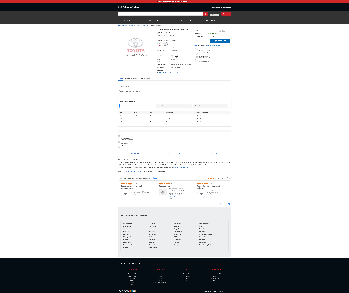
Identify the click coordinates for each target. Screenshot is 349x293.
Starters (176, 242)
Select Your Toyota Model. (182, 168)
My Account (213, 14)
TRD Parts (132, 285)
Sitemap (132, 282)
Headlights (177, 234)
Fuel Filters (152, 234)
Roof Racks (152, 239)
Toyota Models (132, 274)
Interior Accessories (205, 234)
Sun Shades (202, 242)
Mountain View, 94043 (213, 45)
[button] (227, 178)
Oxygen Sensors (204, 237)
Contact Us (213, 154)
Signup (160, 276)
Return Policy (174, 154)
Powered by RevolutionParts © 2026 (214, 291)
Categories (124, 25)
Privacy (188, 280)
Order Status (160, 278)
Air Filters (152, 223)
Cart (160, 280)
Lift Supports (127, 237)
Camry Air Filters (164, 7)
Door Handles (203, 229)
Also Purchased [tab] (131, 78)
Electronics (152, 231)
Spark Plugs (203, 239)
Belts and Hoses (204, 223)
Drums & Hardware (145, 25)
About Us (132, 278)
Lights (150, 237)
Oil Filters (177, 237)
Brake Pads (152, 226)
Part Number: (160, 50)
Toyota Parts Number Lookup (161, 282)
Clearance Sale (153, 7)
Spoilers (151, 242)
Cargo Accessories (154, 229)
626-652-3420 (216, 280)
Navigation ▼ (210, 20)
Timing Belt (177, 245)
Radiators (126, 239)
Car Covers (126, 229)
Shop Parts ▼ (153, 20)
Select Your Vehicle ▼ (126, 20)
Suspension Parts (128, 245)
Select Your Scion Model (133, 171)
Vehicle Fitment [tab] (145, 78)
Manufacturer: (161, 48)
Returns (188, 278)
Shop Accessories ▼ (184, 20)
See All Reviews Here (157, 178)
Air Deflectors (127, 223)
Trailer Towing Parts (205, 245)
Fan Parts (202, 231)
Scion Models (132, 276)
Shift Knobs (177, 239)
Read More (169, 196)
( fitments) (174, 131)
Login (160, 274)
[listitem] (132, 190)
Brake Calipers (127, 226)
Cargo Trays (177, 229)
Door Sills (126, 231)
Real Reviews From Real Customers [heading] (133, 178)
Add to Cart (221, 41)
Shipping (188, 276)
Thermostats (153, 245)
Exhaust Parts (178, 231)
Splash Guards (127, 242)
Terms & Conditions (188, 274)
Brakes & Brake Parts (133, 25)
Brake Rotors (178, 226)
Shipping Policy (136, 154)
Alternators (177, 223)
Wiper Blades (153, 247)
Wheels (125, 247)
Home (145, 7)
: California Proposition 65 (168, 73)
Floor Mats (126, 234)
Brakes (201, 226)
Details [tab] (120, 78)
